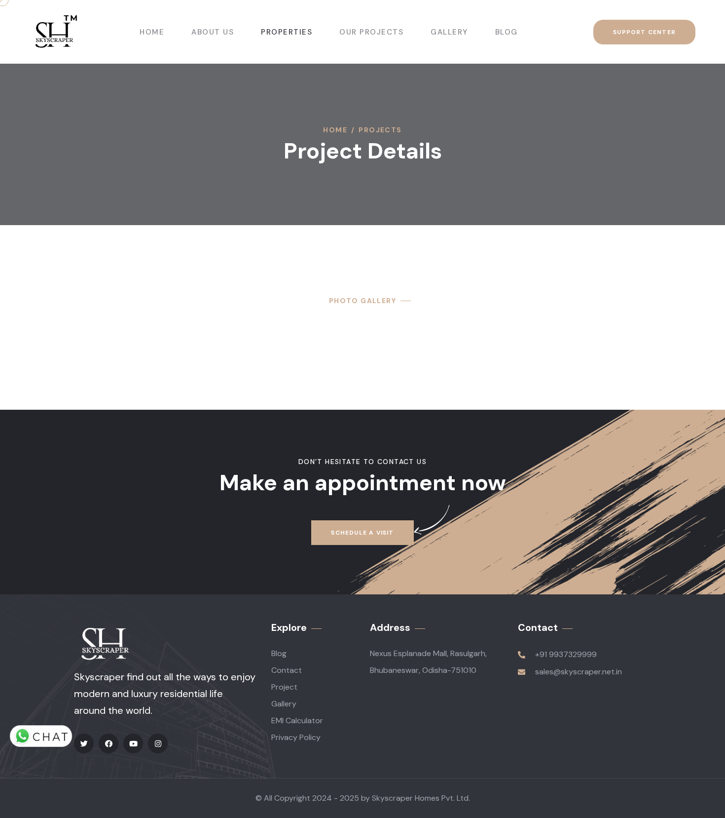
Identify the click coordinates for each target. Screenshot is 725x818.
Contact (286, 670)
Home (152, 32)
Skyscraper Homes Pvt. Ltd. (421, 798)
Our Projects (371, 32)
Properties (286, 32)
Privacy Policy (296, 737)
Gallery (449, 32)
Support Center (644, 32)
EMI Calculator (297, 720)
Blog (506, 32)
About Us (212, 32)
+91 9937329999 (566, 654)
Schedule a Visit (362, 533)
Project (284, 687)
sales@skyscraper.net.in (578, 671)
